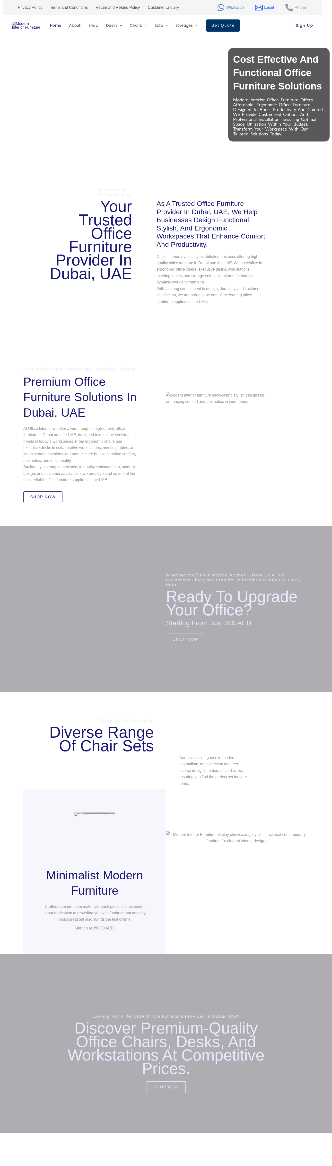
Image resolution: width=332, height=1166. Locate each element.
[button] (223, 25)
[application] (119, 25)
